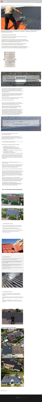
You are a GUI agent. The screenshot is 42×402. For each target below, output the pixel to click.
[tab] (5, 70)
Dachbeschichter (5, 70)
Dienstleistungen (12, 70)
